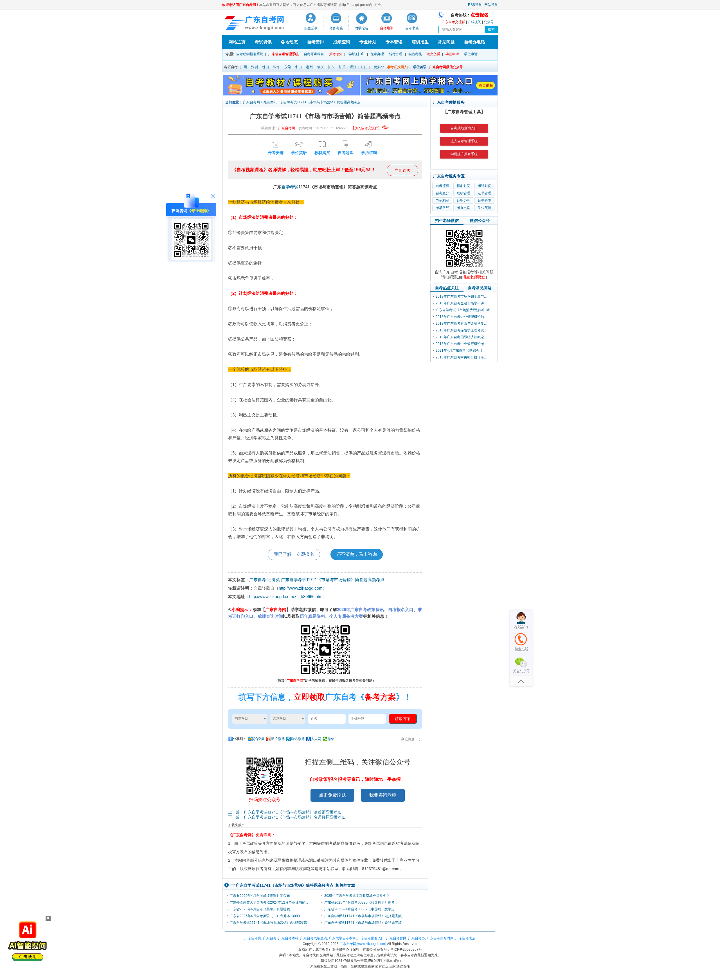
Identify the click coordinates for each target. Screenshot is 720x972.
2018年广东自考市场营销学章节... (461, 296)
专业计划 (367, 41)
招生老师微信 (447, 220)
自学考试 (290, 186)
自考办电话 (474, 41)
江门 (364, 67)
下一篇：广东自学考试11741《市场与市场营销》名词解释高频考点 (286, 817)
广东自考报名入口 (370, 938)
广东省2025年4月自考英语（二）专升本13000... (266, 916)
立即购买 (402, 170)
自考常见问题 (480, 288)
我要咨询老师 (382, 795)
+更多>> (378, 67)
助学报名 (361, 28)
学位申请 (471, 54)
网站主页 (237, 41)
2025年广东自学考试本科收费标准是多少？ (357, 896)
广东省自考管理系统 (283, 54)
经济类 (269, 102)
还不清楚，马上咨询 (356, 554)
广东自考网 (251, 102)
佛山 (265, 67)
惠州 (309, 67)
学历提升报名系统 (464, 154)
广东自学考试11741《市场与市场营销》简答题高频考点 (318, 102)
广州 (243, 67)
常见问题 (446, 41)
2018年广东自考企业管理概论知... (461, 317)
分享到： (239, 739)
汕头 (331, 67)
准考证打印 (356, 54)
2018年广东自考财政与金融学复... (461, 324)
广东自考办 (416, 938)
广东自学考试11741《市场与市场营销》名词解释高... (269, 923)
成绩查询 (341, 41)
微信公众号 (480, 220)
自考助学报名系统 (249, 54)
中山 (298, 67)
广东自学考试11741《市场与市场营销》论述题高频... (364, 923)
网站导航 (491, 5)
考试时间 (484, 186)
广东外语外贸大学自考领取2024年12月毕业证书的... (269, 902)
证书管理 (484, 193)
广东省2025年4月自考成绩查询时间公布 (260, 896)
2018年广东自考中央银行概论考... (461, 344)
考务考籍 (336, 28)
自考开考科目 (314, 54)
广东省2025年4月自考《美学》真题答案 (260, 909)
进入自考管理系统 (464, 141)
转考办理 (395, 54)
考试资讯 (263, 41)
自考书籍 (412, 28)
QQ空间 (259, 739)
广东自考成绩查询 (313, 938)
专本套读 (394, 41)
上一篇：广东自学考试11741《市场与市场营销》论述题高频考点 (284, 812)
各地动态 (289, 41)
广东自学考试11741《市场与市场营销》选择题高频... (364, 916)
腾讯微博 (298, 739)
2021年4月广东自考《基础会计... (460, 351)
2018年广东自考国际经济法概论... (461, 337)
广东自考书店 (465, 938)
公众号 (489, 22)
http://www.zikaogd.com (301, 588)
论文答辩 (433, 54)
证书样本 (484, 200)
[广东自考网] (253, 23)
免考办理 (377, 54)
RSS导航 (475, 5)
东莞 (287, 67)
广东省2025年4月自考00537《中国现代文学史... (360, 909)
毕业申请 (452, 54)
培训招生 (420, 41)
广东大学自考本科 (342, 938)
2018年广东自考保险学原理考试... (461, 330)
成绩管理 (463, 193)
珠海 (276, 67)
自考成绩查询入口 (464, 128)
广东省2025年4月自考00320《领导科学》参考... (360, 902)
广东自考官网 (396, 938)
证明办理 (463, 200)
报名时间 (463, 186)
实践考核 (415, 54)
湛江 (353, 67)
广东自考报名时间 (440, 938)
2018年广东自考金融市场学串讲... (461, 303)
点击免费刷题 (332, 795)
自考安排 (315, 41)
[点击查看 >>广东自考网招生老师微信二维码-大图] (464, 268)
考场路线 (442, 208)
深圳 (254, 67)
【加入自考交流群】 (366, 128)
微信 (331, 739)
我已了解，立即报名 (294, 554)
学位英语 (484, 208)
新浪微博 (278, 739)
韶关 (342, 67)
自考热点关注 (447, 288)
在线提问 (474, 22)
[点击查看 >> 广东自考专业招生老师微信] (191, 259)
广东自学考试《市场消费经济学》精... (464, 310)
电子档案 (442, 200)
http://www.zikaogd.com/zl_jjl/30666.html (286, 596)
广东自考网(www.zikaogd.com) (362, 944)
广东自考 (257, 579)
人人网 (316, 739)
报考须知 (336, 54)
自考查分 (442, 193)
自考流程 (442, 186)
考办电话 (463, 208)
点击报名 (480, 14)
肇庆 (320, 67)
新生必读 (311, 28)
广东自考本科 (288, 938)
